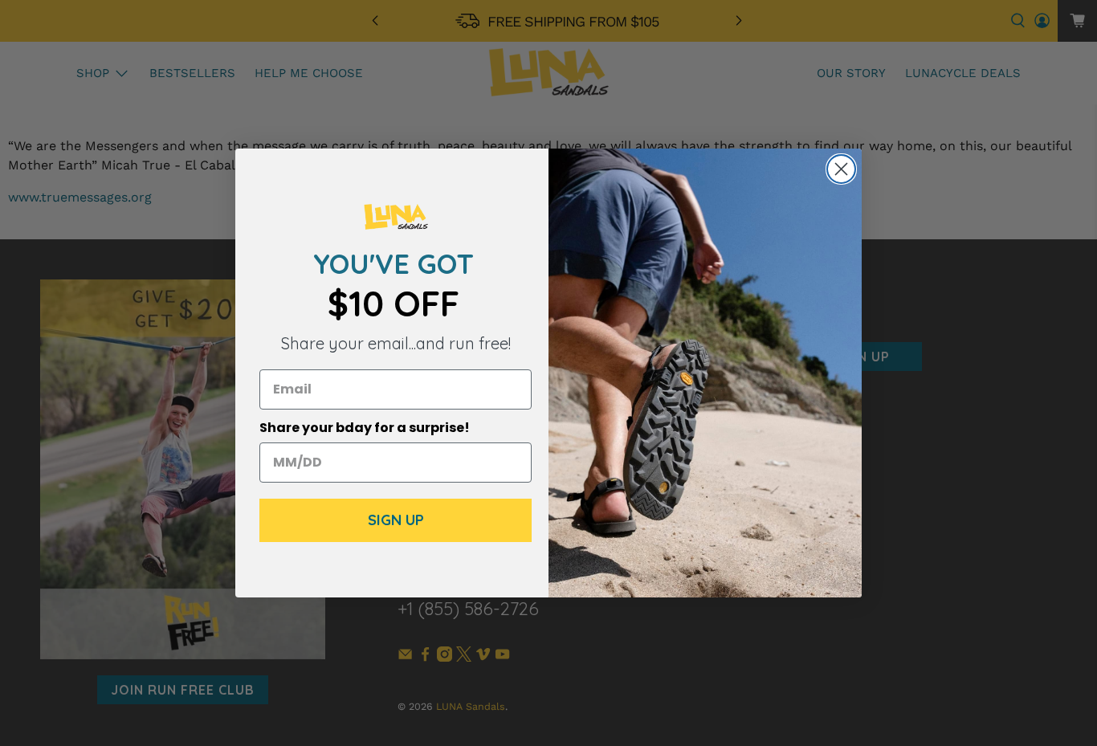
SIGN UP (396, 520)
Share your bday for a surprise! (364, 427)
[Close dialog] (841, 169)
